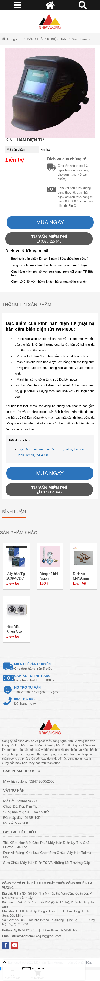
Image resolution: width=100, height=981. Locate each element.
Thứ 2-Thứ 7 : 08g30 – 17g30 (36, 690)
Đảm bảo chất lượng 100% (34, 678)
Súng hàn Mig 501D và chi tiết (26, 812)
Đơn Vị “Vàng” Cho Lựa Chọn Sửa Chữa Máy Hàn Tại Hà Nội (47, 855)
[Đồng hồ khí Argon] (50, 566)
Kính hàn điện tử (24, 140)
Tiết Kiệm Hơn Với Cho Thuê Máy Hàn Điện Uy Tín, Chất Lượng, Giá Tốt (46, 845)
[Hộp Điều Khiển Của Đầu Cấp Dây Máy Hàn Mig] (16, 619)
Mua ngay (50, 222)
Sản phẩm (79, 39)
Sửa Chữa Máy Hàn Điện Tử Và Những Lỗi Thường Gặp (46, 863)
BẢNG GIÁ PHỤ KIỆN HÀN (46, 39)
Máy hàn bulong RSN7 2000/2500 (28, 781)
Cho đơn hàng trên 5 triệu (33, 666)
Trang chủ (13, 39)
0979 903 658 (69, 930)
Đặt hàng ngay (25, 701)
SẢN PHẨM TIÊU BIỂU (21, 771)
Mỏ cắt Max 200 (15, 823)
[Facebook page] (5, 945)
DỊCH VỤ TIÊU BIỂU (19, 832)
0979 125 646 (49, 238)
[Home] (50, 22)
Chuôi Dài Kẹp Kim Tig (20, 806)
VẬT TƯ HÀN (14, 790)
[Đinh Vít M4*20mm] (83, 566)
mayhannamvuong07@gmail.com (38, 936)
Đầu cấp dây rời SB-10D (22, 818)
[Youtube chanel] (14, 945)
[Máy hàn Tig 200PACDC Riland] (16, 566)
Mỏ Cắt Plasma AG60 (20, 801)
